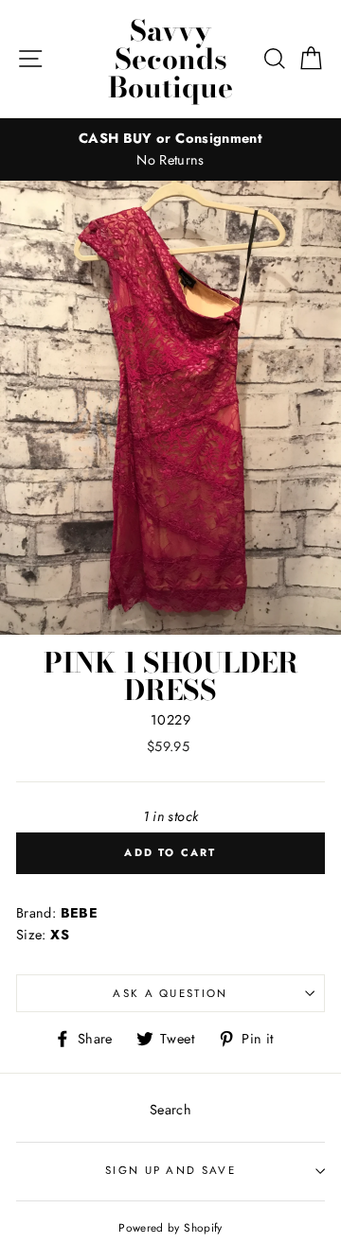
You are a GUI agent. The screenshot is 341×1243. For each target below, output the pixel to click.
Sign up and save (170, 1170)
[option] (170, 149)
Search (170, 1109)
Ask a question (170, 993)
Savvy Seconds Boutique (170, 59)
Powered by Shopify (170, 1227)
